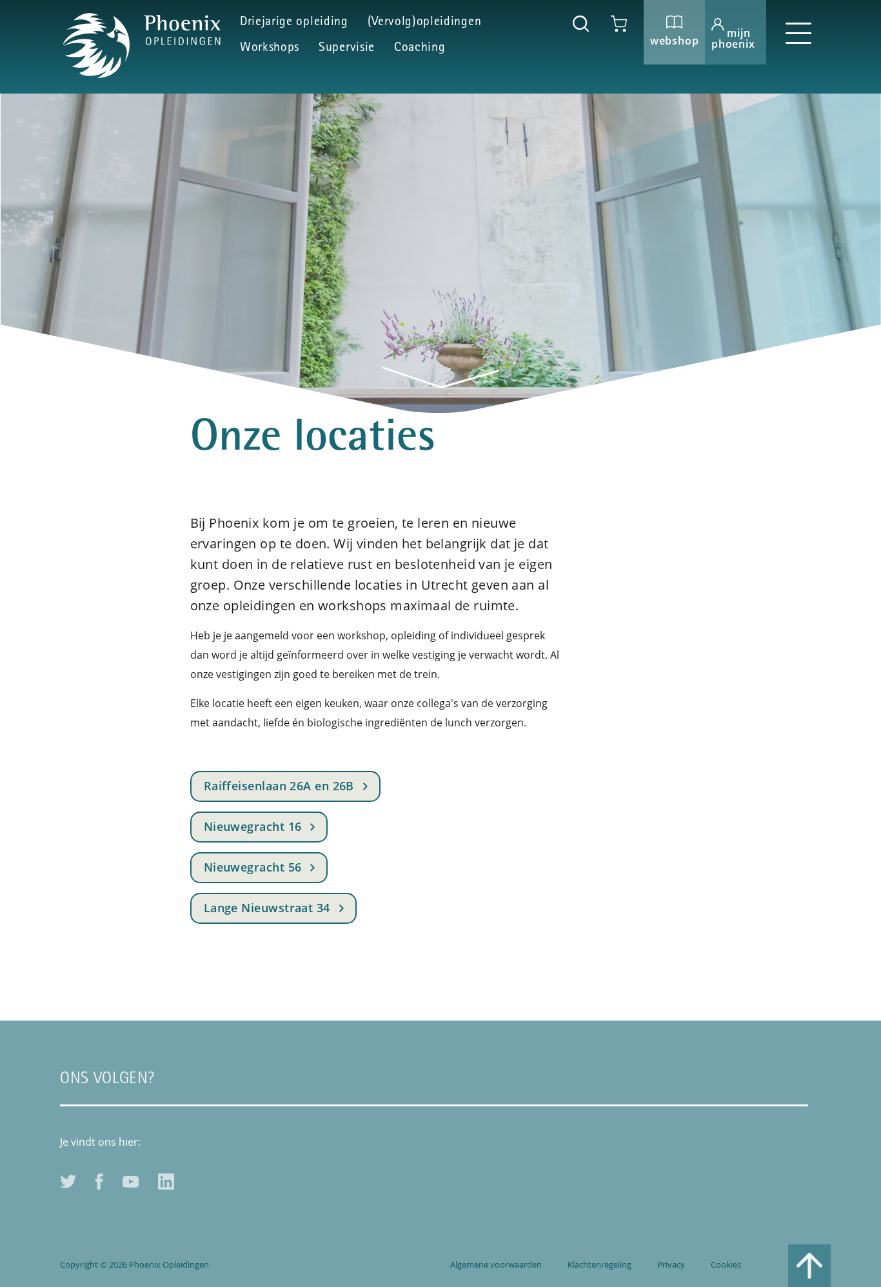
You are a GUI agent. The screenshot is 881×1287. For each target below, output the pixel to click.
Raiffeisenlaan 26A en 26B (279, 785)
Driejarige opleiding (294, 22)
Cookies (726, 1264)
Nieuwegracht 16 (253, 826)
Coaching (419, 48)
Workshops (269, 48)
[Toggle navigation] (798, 32)
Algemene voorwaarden (496, 1264)
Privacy (671, 1264)
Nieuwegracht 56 (253, 867)
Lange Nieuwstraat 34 (267, 907)
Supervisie (347, 48)
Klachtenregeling (599, 1264)
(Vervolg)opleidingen (425, 22)
